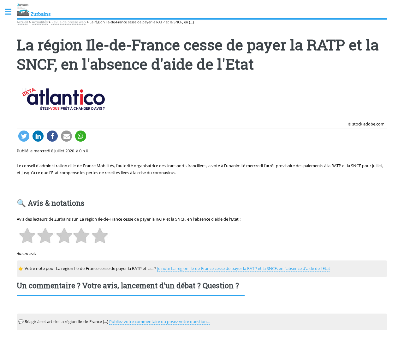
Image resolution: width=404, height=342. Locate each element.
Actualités (40, 22)
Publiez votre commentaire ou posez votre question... (159, 321)
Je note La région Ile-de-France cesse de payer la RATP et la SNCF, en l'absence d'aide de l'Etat (243, 268)
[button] (23, 136)
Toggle (11, 12)
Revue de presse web (68, 22)
